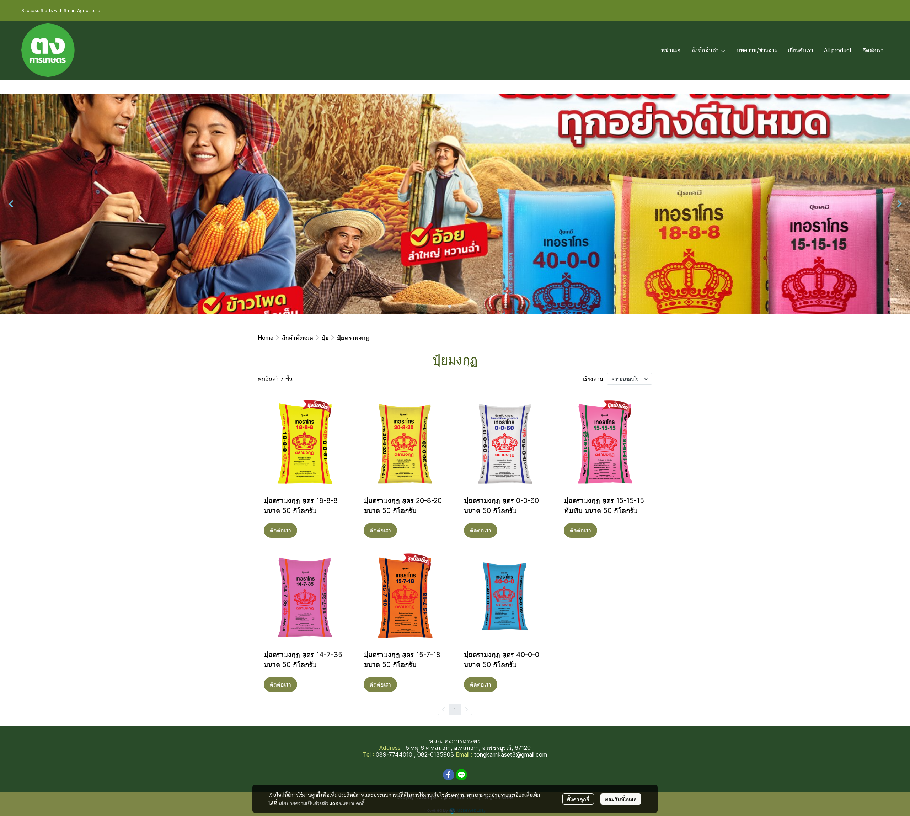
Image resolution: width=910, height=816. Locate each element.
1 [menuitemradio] (455, 709)
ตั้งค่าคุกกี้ (578, 799)
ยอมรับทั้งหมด (621, 799)
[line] (461, 774)
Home (265, 337)
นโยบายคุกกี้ (352, 803)
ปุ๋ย (325, 337)
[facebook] (448, 774)
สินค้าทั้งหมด (297, 337)
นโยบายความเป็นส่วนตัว (303, 803)
